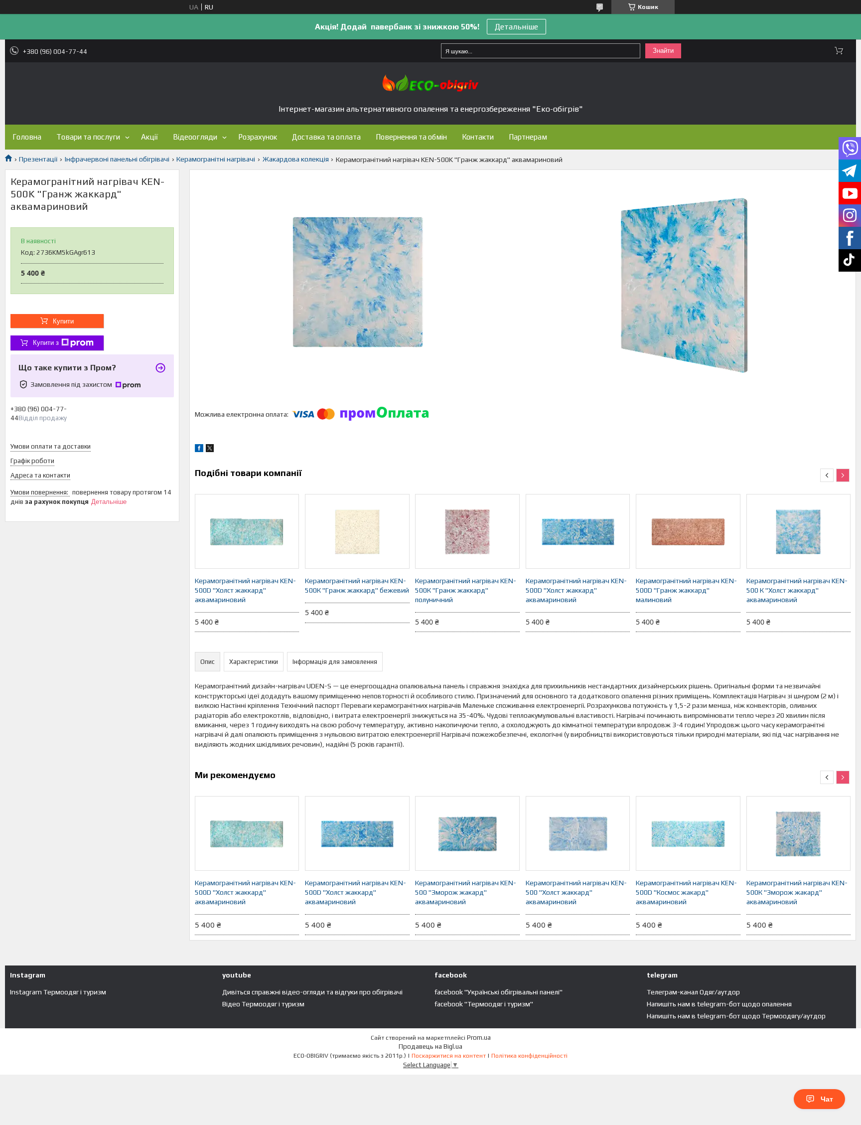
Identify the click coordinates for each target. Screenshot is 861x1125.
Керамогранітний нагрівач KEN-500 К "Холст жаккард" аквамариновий (797, 590)
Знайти (663, 50)
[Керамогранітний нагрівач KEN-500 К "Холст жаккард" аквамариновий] (798, 531)
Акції (149, 137)
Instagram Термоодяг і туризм (58, 992)
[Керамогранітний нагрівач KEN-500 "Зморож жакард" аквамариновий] (467, 833)
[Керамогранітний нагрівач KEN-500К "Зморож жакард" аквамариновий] (798, 833)
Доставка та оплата (326, 137)
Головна (26, 137)
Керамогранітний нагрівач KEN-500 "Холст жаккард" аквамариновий (576, 892)
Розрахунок (257, 137)
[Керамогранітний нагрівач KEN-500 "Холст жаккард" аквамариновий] (578, 833)
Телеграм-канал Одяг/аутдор (693, 992)
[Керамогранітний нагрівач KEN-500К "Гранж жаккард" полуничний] (467, 531)
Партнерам (528, 137)
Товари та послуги (88, 137)
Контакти (478, 137)
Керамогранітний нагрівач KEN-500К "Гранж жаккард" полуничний (465, 590)
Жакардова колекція (296, 159)
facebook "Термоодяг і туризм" (483, 1004)
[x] (210, 450)
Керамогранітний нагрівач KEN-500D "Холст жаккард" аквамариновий (245, 590)
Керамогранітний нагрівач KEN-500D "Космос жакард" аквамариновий (686, 892)
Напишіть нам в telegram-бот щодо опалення (719, 1004)
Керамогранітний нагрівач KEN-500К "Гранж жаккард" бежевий (357, 585)
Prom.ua (479, 1037)
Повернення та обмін (411, 137)
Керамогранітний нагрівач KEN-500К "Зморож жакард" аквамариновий (797, 892)
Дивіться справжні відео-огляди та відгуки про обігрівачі (312, 992)
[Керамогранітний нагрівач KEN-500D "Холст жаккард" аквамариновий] (247, 531)
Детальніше (516, 26)
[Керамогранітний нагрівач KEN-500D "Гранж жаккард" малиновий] (688, 531)
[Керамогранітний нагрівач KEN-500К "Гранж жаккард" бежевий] (357, 531)
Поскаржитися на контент (449, 1055)
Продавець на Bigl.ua (430, 1046)
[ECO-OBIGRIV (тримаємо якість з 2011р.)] (430, 83)
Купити (63, 321)
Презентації (38, 159)
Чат (827, 1099)
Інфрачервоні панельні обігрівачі (117, 159)
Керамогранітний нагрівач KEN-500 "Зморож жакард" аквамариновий (465, 892)
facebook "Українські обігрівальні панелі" (498, 992)
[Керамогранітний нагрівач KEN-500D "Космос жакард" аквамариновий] (688, 833)
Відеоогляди (195, 137)
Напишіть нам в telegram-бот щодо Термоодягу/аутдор (736, 1016)
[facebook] (199, 450)
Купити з (46, 342)
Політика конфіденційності (529, 1055)
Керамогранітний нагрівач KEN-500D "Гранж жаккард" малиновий (686, 590)
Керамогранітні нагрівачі (215, 159)
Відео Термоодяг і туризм (263, 1004)
